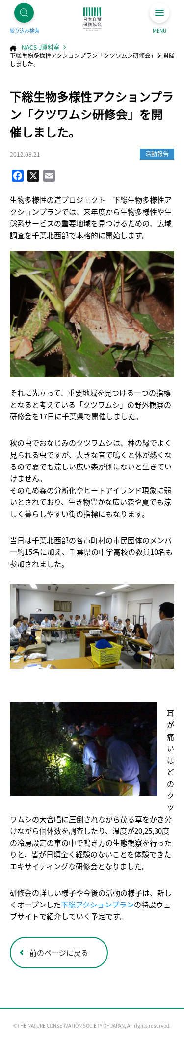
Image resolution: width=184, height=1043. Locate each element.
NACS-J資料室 (40, 47)
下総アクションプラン (97, 904)
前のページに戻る (58, 952)
